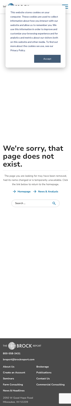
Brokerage (42, 366)
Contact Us (43, 378)
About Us (8, 366)
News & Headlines (13, 390)
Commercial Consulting (50, 384)
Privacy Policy (17, 50)
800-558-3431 (12, 353)
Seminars (8, 378)
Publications (43, 372)
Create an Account (14, 372)
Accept (47, 58)
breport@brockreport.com (18, 359)
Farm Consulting (13, 384)
